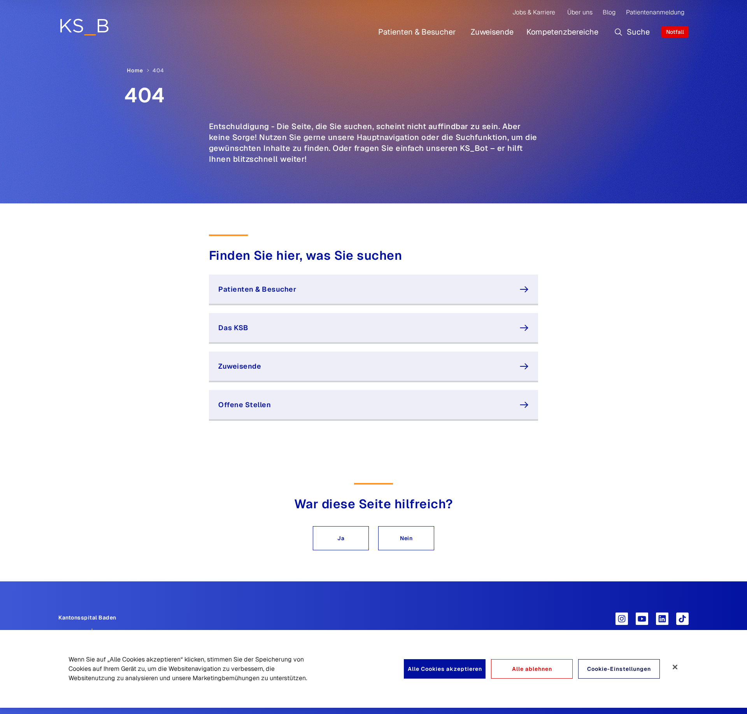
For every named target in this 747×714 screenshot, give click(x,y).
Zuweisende (492, 32)
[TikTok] (682, 618)
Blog (609, 12)
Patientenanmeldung (655, 12)
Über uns (580, 12)
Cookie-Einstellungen (619, 668)
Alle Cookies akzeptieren (445, 668)
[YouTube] (642, 618)
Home (135, 70)
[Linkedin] (662, 618)
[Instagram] (621, 618)
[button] (341, 538)
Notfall (675, 31)
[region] (373, 669)
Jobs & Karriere (533, 12)
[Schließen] (675, 667)
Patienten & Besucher (417, 32)
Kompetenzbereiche (562, 32)
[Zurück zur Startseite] (84, 27)
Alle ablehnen (532, 668)
